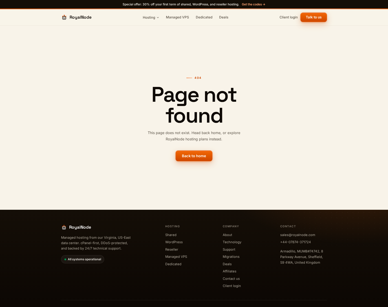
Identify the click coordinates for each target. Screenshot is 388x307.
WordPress (174, 242)
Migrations (231, 257)
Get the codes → (253, 4)
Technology (232, 242)
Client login (289, 17)
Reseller (171, 249)
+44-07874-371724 (295, 242)
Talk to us (314, 17)
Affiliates (229, 271)
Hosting (149, 17)
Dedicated (204, 17)
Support (229, 249)
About (227, 235)
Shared (170, 235)
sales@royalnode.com (297, 235)
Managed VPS (177, 17)
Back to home (194, 156)
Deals (223, 17)
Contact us (231, 279)
